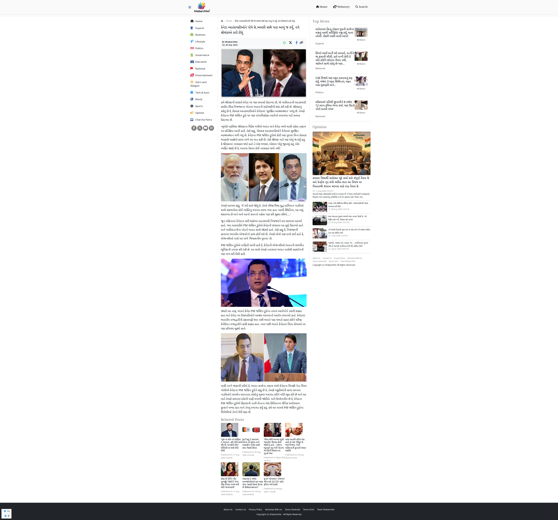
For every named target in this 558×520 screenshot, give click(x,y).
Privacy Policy (339, 258)
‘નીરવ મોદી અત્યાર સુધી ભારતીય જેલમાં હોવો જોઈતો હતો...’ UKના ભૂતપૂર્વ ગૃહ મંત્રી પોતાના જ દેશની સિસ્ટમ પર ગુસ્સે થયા (274, 446)
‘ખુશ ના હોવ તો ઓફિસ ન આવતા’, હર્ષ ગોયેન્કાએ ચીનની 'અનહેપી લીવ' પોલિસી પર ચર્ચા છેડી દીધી (231, 445)
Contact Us (327, 258)
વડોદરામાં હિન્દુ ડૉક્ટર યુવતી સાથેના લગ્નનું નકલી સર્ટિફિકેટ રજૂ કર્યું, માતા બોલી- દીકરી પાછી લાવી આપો (334, 32)
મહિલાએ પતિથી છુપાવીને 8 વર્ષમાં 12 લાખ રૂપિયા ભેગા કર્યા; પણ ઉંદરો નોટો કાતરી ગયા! (335, 105)
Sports (199, 106)
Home (323, 7)
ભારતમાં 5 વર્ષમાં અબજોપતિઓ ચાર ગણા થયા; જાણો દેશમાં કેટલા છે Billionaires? (252, 483)
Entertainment (203, 75)
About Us (316, 258)
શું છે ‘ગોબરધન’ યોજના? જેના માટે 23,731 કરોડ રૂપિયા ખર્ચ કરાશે (274, 482)
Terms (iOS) (333, 261)
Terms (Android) (319, 261)
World (198, 99)
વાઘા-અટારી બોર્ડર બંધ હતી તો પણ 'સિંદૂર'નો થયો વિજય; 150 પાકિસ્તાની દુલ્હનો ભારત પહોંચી (295, 445)
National (200, 69)
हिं (8, 516)
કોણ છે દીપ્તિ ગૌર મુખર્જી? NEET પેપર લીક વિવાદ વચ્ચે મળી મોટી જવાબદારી (230, 483)
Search (363, 7)
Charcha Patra (203, 120)
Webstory (343, 7)
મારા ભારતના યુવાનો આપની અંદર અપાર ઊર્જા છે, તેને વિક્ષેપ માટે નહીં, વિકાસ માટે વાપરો (347, 218)
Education (201, 62)
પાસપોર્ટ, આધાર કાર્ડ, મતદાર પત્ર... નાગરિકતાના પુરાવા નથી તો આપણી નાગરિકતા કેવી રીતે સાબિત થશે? (348, 245)
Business (200, 35)
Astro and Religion (198, 84)
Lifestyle (200, 41)
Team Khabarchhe (347, 261)
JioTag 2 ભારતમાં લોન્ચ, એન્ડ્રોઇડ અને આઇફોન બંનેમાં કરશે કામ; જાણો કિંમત (251, 444)
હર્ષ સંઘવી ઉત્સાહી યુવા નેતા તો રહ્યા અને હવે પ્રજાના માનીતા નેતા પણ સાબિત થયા (349, 231)
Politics (199, 48)
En (8, 511)
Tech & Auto (202, 93)
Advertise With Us (354, 258)
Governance (202, 55)
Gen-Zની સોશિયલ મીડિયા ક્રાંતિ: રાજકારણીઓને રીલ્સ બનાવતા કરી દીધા (348, 205)
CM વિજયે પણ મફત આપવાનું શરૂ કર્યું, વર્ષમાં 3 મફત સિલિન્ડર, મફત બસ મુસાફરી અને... (333, 81)
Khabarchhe (231, 42)
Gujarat (199, 28)
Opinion (199, 113)
